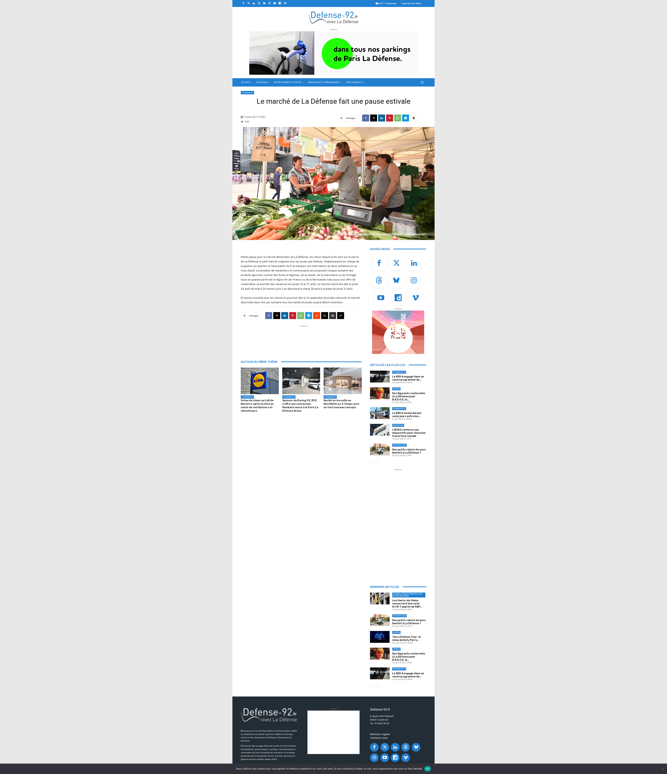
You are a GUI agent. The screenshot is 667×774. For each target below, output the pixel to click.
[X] (373, 118)
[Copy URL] (340, 315)
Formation (398, 425)
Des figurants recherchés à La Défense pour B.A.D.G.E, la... (408, 396)
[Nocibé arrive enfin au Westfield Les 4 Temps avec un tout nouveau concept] (343, 381)
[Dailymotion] (279, 3)
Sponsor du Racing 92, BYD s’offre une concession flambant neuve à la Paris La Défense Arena (300, 405)
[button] (422, 82)
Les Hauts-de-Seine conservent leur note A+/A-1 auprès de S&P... (407, 603)
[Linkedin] (253, 3)
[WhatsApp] (397, 118)
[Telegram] (405, 118)
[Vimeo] (285, 3)
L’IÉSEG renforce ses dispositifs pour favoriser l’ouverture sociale (409, 433)
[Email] (324, 315)
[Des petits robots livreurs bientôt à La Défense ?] (380, 449)
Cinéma (396, 389)
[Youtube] (274, 3)
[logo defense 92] (334, 17)
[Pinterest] (389, 118)
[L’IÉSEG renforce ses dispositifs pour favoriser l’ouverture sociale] (380, 430)
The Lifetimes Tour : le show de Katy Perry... (406, 638)
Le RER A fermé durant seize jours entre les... (406, 415)
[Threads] (259, 3)
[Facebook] (243, 3)
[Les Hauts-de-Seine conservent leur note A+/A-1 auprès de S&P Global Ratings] (380, 598)
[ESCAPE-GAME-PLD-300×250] (398, 332)
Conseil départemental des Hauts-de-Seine (407, 595)
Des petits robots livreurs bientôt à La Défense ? (409, 451)
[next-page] (378, 462)
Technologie (399, 445)
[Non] (662, 769)
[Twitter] (248, 3)
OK (427, 768)
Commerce (247, 92)
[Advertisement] (304, 336)
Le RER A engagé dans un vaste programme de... (408, 378)
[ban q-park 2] (333, 53)
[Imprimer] (332, 315)
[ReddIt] (316, 315)
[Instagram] (269, 3)
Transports (399, 372)
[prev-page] (372, 462)
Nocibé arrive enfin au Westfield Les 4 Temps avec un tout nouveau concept (341, 404)
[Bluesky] (264, 3)
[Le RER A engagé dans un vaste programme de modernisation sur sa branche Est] (380, 376)
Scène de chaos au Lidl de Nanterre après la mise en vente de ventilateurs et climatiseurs (257, 405)
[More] (413, 118)
